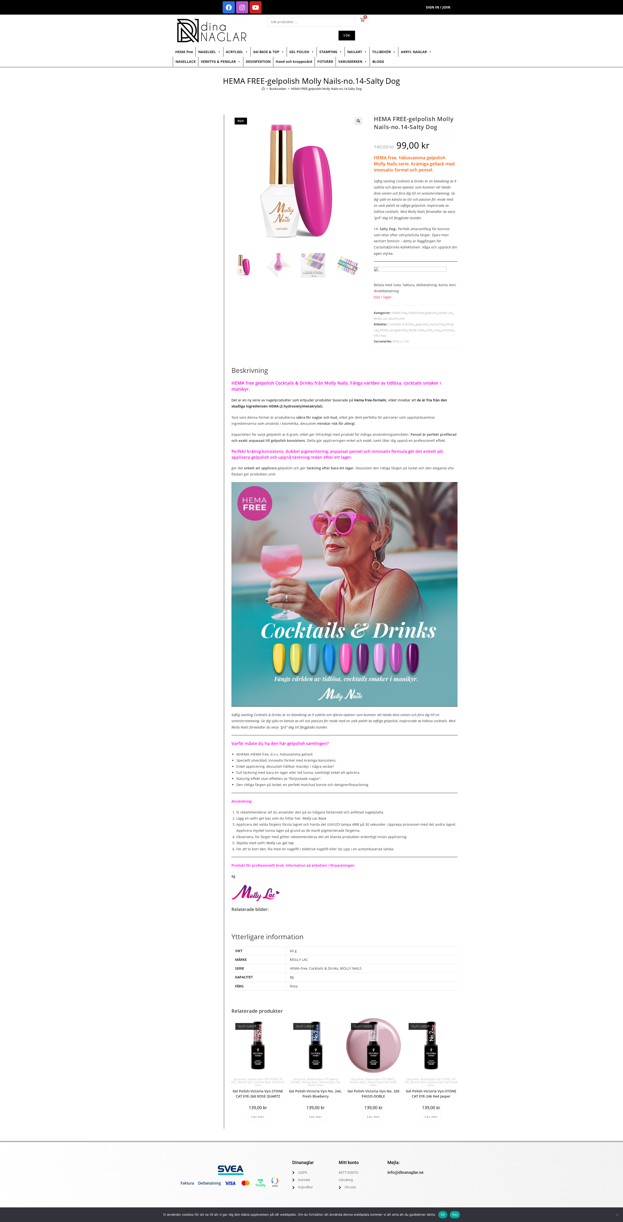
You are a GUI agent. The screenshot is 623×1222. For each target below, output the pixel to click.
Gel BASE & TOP (266, 51)
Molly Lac (446, 313)
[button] (358, 121)
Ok (443, 1214)
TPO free (380, 335)
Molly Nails (417, 330)
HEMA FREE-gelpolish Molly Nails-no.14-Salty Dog (326, 88)
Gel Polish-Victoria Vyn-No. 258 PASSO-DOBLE (373, 1094)
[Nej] (616, 1214)
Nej (455, 1214)
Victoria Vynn (245, 1082)
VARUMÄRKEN (350, 61)
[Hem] (263, 88)
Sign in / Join (438, 7)
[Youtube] (255, 7)
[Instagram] (242, 7)
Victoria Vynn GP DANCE (380, 1079)
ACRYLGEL (234, 51)
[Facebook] (229, 7)
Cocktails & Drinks (401, 324)
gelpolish (422, 324)
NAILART (354, 51)
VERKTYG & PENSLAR (218, 61)
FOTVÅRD (325, 61)
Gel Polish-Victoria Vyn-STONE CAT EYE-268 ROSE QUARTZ (258, 1094)
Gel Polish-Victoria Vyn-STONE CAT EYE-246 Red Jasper (431, 1094)
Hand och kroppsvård (294, 61)
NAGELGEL (207, 51)
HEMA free (184, 51)
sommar (448, 330)
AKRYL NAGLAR (414, 51)
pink (429, 330)
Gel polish (239, 1079)
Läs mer (257, 1117)
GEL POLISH (299, 51)
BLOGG (378, 61)
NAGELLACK (185, 61)
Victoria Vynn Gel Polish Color (269, 1083)
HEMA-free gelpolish (423, 313)
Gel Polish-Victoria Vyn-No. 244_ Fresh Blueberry (315, 1094)
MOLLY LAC (401, 341)
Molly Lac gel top (280, 843)
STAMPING (328, 51)
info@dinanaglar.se (405, 1172)
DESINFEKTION (258, 61)
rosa (437, 330)
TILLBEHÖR (381, 51)
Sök (346, 35)
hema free (437, 324)
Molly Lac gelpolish (393, 330)
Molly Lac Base (314, 818)
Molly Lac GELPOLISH (389, 318)
